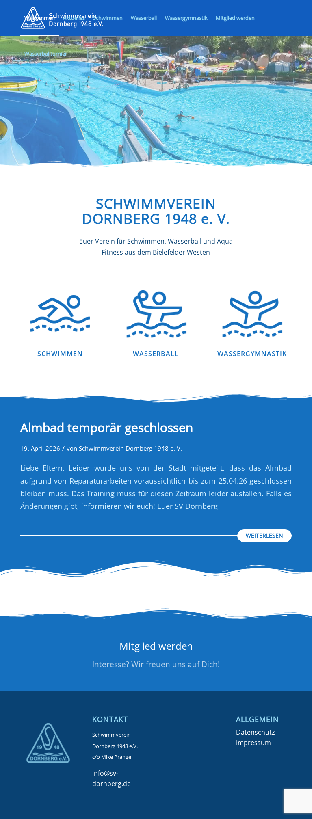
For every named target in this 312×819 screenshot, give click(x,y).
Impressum (253, 742)
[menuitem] (39, 18)
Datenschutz (255, 732)
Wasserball (156, 353)
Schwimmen (60, 353)
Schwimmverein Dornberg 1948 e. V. (130, 448)
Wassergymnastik (252, 353)
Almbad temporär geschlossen (106, 427)
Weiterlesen (264, 535)
